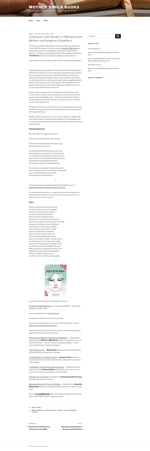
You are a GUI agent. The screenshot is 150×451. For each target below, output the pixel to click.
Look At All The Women (67, 410)
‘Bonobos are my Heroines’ (39, 377)
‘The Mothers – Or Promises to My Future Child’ (46, 367)
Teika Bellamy (48, 34)
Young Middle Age (42, 394)
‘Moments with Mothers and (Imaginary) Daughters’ (48, 338)
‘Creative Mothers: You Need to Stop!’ (43, 357)
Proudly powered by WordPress (38, 446)
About (31, 20)
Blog (38, 20)
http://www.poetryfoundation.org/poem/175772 (47, 188)
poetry (35, 412)
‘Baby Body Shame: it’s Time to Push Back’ (45, 384)
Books (46, 20)
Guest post (36, 407)
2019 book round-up (94, 65)
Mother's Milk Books (54, 7)
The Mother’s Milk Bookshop (39, 306)
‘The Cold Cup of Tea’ (37, 350)
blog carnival (38, 410)
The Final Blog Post (94, 49)
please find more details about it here (43, 326)
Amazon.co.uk (53, 313)
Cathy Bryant (50, 410)
